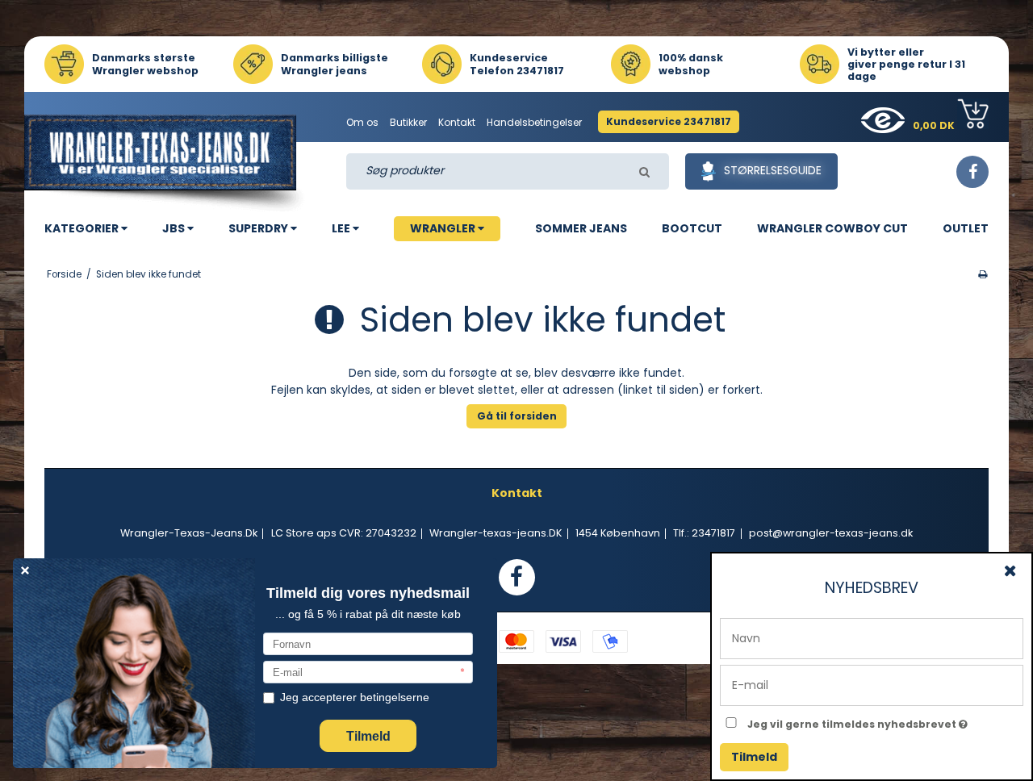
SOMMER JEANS (581, 228)
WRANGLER (444, 228)
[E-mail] (871, 684)
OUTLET (966, 228)
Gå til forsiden (517, 416)
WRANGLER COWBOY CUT (832, 228)
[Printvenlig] (983, 274)
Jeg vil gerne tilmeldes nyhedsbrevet (885, 721)
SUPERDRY (259, 228)
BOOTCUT (692, 228)
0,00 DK (935, 125)
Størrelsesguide (773, 170)
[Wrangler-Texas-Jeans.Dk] (166, 163)
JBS (174, 228)
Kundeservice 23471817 (668, 121)
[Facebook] (972, 172)
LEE (342, 228)
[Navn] (871, 637)
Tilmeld (754, 757)
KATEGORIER (82, 228)
